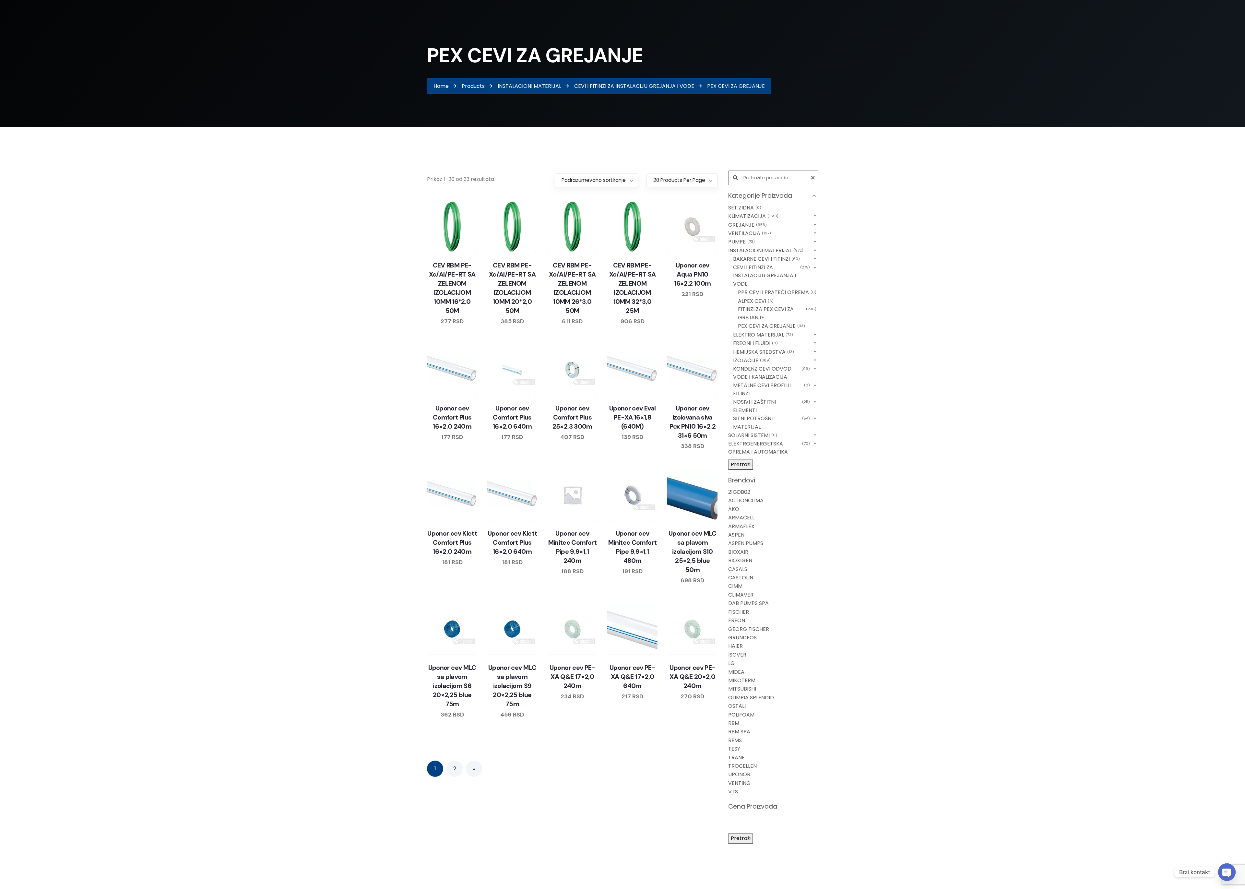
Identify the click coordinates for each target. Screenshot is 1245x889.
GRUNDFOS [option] (742, 637)
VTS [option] (733, 791)
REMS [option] (735, 740)
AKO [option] (733, 509)
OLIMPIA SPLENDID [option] (751, 697)
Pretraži (741, 464)
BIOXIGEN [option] (740, 560)
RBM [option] (733, 723)
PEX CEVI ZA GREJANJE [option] (770, 326)
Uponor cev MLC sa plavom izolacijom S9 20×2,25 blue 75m (512, 685)
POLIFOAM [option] (741, 714)
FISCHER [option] (738, 612)
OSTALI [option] (737, 706)
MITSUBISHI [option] (742, 689)
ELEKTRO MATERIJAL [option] (762, 334)
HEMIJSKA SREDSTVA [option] (762, 352)
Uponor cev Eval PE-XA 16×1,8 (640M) (632, 417)
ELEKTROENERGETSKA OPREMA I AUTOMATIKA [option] (768, 448)
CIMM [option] (735, 586)
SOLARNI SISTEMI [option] (752, 435)
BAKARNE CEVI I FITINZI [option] (765, 259)
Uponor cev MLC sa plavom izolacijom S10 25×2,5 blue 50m (693, 551)
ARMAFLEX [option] (741, 526)
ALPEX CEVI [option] (755, 301)
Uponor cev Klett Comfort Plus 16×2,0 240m (452, 542)
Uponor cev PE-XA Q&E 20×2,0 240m (692, 676)
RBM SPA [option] (739, 731)
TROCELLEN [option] (742, 766)
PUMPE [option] (740, 241)
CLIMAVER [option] (740, 595)
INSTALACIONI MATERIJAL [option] (765, 250)
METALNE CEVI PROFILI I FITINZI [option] (771, 389)
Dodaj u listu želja (446, 250)
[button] (773, 196)
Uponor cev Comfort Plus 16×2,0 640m (512, 417)
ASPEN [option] (736, 535)
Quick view (458, 250)
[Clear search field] (814, 178)
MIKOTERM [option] (741, 680)
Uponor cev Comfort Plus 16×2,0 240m (452, 417)
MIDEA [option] (736, 672)
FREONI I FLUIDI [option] (754, 343)
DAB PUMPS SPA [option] (748, 603)
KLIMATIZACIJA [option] (752, 216)
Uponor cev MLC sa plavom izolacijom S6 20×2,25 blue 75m (452, 685)
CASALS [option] (737, 569)
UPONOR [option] (739, 774)
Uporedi (434, 250)
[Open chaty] (1227, 872)
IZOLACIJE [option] (751, 360)
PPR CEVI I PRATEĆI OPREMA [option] (776, 292)
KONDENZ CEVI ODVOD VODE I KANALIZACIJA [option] (771, 373)
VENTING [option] (739, 783)
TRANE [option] (736, 757)
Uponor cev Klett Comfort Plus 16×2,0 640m (512, 542)
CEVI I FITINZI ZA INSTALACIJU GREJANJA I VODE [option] (771, 276)
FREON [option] (736, 620)
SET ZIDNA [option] (744, 207)
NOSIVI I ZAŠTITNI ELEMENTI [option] (771, 406)
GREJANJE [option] (746, 225)
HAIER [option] (735, 646)
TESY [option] (734, 749)
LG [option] (731, 663)
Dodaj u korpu (471, 250)
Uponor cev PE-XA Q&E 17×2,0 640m (632, 676)
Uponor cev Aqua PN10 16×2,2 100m (692, 274)
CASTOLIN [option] (740, 577)
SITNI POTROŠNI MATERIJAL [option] (771, 423)
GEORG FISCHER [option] (748, 629)
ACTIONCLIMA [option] (746, 500)
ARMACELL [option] (741, 517)
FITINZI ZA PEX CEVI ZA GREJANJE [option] (776, 313)
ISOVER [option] (737, 654)
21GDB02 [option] (739, 492)
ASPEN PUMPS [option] (745, 543)
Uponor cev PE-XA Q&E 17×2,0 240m (572, 676)
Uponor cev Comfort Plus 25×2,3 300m (572, 417)
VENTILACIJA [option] (748, 233)
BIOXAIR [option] (738, 552)
